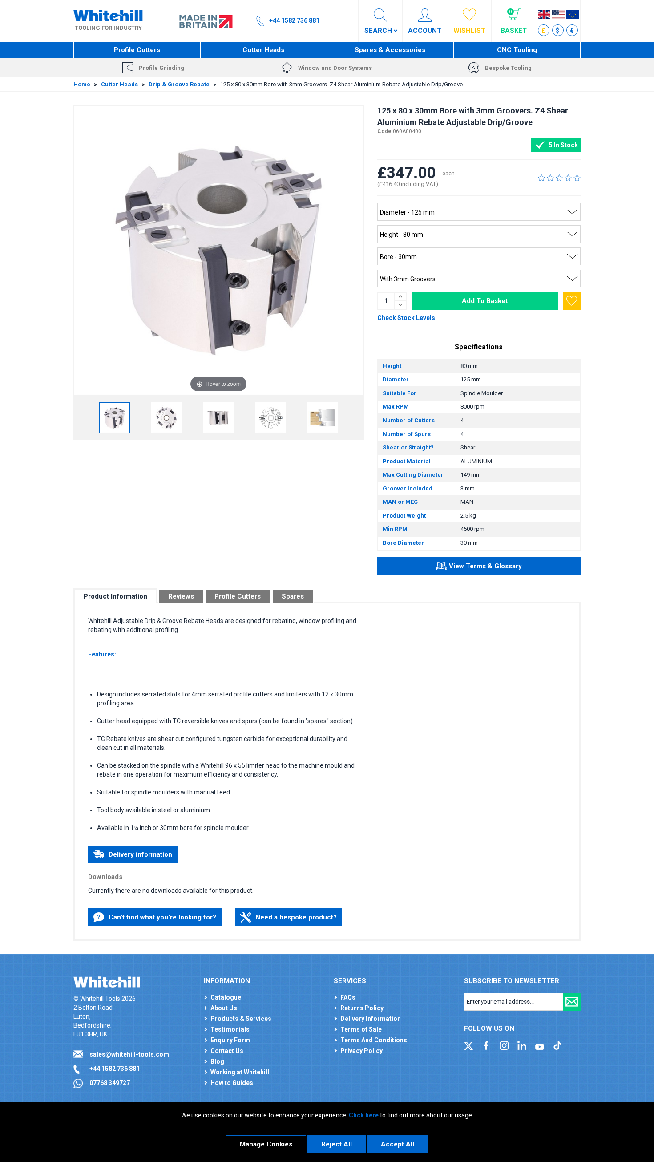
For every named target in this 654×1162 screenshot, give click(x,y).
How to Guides (231, 1082)
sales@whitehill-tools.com (129, 1054)
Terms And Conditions (373, 1040)
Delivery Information (370, 1018)
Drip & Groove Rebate (179, 84)
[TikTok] (557, 1044)
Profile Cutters (137, 50)
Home (81, 84)
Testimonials (230, 1029)
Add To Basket (485, 301)
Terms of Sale (361, 1029)
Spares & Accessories (390, 50)
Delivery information (140, 854)
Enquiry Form (230, 1040)
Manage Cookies (266, 1144)
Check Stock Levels (406, 317)
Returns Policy (362, 1008)
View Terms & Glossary (485, 566)
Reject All (336, 1144)
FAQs (347, 997)
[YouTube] (539, 1044)
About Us (223, 1008)
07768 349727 (109, 1082)
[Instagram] (504, 1044)
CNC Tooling (517, 50)
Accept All (397, 1144)
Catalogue (225, 997)
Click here (364, 1115)
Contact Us (226, 1050)
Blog (217, 1061)
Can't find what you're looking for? (162, 917)
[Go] (572, 1002)
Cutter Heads (263, 50)
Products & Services (240, 1018)
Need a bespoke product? (296, 917)
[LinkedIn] (521, 1044)
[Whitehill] (108, 15)
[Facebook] (486, 1044)
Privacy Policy (361, 1050)
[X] (468, 1044)
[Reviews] (559, 177)
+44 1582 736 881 (114, 1068)
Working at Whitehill (239, 1072)
